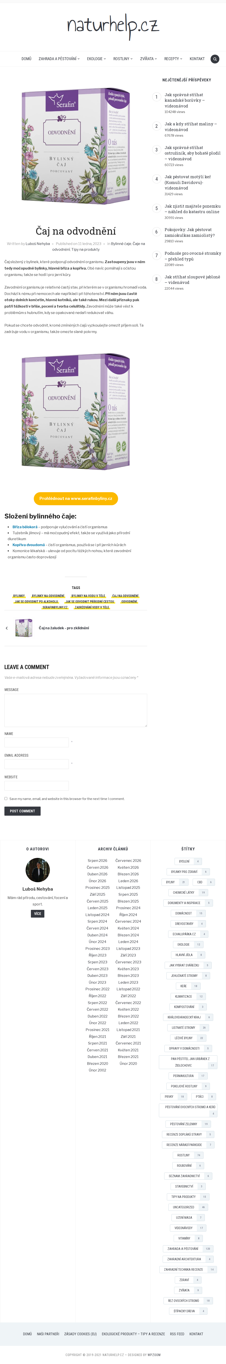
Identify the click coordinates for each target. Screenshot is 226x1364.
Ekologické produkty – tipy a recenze (133, 1334)
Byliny (175, 882)
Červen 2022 (97, 1009)
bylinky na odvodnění (48, 596)
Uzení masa (188, 1217)
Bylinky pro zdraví (188, 872)
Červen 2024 (97, 928)
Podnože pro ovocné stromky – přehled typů (193, 256)
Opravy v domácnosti (189, 1048)
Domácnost (188, 913)
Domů (26, 58)
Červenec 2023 (128, 962)
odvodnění (129, 601)
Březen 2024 (128, 935)
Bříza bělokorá (25, 527)
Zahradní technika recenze (188, 1269)
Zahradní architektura (188, 1259)
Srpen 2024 (97, 921)
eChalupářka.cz (189, 934)
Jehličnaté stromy (189, 976)
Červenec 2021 (128, 1043)
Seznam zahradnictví (189, 1176)
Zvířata (147, 58)
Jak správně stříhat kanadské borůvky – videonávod (185, 100)
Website (10, 777)
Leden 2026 (128, 881)
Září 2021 (128, 1037)
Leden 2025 (97, 908)
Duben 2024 (97, 935)
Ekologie (95, 58)
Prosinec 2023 (97, 949)
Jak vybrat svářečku (188, 965)
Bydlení (188, 861)
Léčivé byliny (189, 1038)
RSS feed (177, 1334)
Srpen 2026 (97, 861)
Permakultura (188, 1076)
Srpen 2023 (97, 962)
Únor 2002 (97, 1070)
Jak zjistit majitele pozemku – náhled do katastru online (193, 208)
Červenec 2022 (128, 1003)
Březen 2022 (128, 1016)
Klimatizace (188, 996)
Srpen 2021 (97, 1043)
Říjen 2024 (128, 915)
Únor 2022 (97, 1023)
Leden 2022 (128, 1023)
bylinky (19, 596)
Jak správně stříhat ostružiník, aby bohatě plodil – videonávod (193, 153)
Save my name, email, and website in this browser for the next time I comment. (67, 799)
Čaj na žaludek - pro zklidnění (64, 628)
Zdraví (188, 1280)
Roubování (189, 1165)
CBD (204, 882)
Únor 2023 (97, 982)
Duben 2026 (97, 874)
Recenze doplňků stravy (189, 1134)
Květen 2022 (128, 1009)
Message (11, 690)
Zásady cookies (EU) (80, 1334)
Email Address (16, 755)
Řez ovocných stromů (188, 1301)
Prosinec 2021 (97, 1030)
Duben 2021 (97, 1057)
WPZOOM (154, 1355)
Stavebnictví (188, 1186)
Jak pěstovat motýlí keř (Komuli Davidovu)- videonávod (188, 182)
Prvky (174, 1096)
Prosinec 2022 (97, 989)
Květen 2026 (128, 867)
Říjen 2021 (97, 1037)
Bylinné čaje (121, 244)
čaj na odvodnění (125, 596)
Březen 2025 (128, 901)
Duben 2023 (97, 976)
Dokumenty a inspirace (188, 903)
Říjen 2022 (97, 996)
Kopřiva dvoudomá (29, 545)
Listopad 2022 (128, 989)
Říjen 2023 (97, 955)
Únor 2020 (128, 1064)
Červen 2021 (97, 1050)
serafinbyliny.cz (55, 607)
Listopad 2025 (128, 888)
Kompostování (188, 1007)
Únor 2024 (97, 942)
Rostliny (121, 58)
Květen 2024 (128, 928)
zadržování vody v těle (92, 607)
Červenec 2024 (128, 921)
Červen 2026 (97, 867)
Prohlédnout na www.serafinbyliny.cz (76, 498)
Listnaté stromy (188, 1027)
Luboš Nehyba (38, 244)
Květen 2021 (128, 1050)
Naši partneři (48, 1334)
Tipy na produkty (85, 249)
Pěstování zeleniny (188, 1124)
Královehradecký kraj (189, 1017)
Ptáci (204, 1096)
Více (37, 914)
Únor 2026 (97, 881)
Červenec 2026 (128, 861)
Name (8, 734)
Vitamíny (188, 1238)
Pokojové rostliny (188, 1086)
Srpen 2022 (97, 1003)
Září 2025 (97, 894)
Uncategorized (189, 1207)
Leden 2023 (128, 982)
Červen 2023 (97, 969)
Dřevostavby (188, 924)
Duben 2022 (97, 1016)
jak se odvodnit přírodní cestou (89, 601)
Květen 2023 (128, 969)
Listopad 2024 (97, 915)
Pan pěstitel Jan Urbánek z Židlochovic (192, 1062)
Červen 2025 (97, 901)
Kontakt (197, 58)
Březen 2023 (128, 976)
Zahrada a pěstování (57, 58)
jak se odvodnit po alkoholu (36, 601)
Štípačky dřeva (189, 1311)
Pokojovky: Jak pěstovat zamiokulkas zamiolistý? (190, 232)
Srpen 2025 (128, 894)
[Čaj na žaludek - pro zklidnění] (23, 628)
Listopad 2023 (128, 949)
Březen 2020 (97, 1064)
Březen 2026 (128, 874)
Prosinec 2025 (97, 888)
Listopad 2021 (128, 1030)
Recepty (171, 58)
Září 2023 (128, 955)
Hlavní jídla (189, 955)
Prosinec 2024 (128, 908)
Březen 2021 (128, 1057)
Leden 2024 (128, 942)
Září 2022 (128, 996)
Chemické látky (189, 892)
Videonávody (189, 1228)
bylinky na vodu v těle (88, 596)
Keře (189, 986)
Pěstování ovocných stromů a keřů (190, 1110)
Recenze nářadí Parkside (189, 1145)
